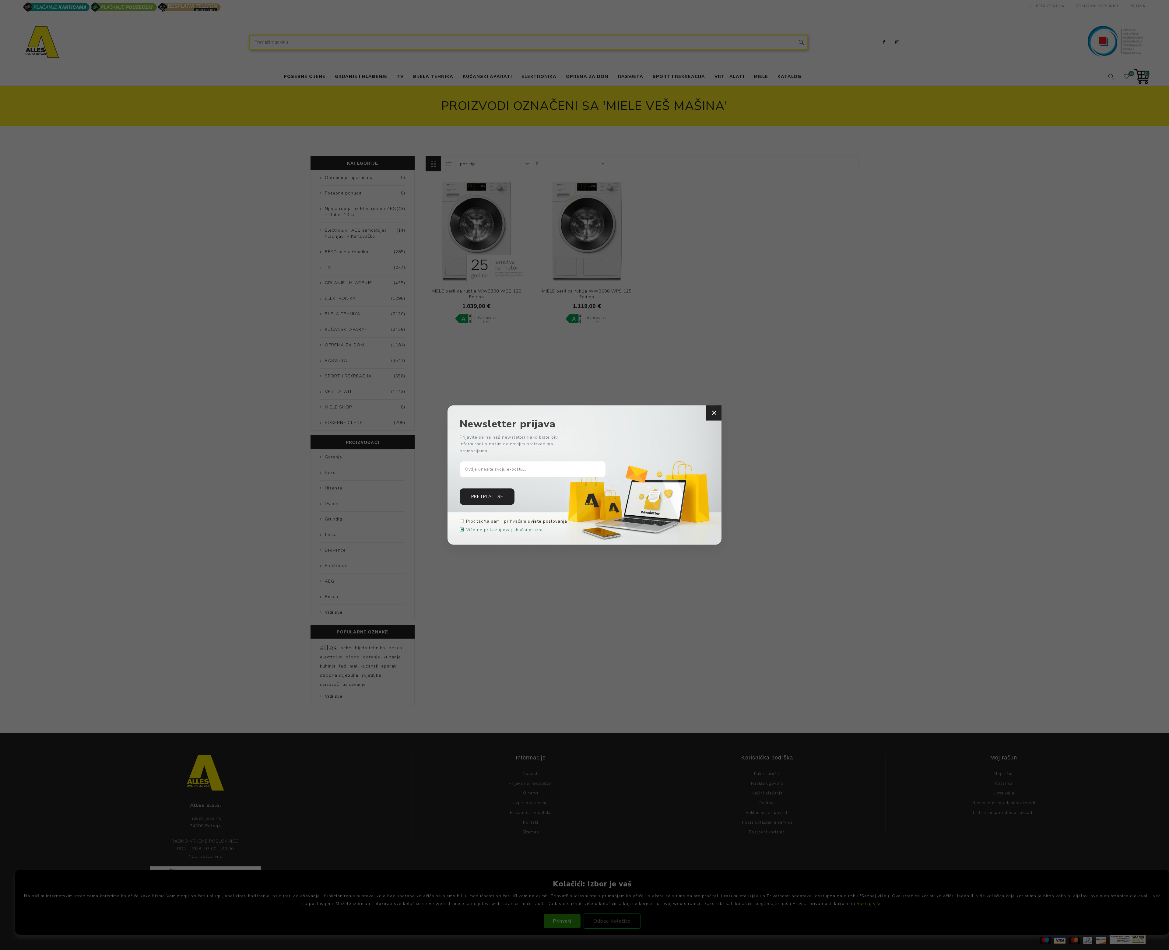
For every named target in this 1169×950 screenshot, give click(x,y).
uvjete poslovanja (547, 521)
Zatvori (713, 412)
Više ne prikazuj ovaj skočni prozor (504, 530)
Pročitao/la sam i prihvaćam (516, 521)
